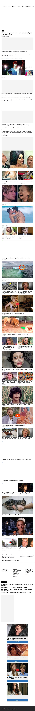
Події (9, 6)
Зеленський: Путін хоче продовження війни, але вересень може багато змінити (16, 592)
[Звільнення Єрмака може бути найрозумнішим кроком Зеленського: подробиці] (17, 563)
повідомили (7, 58)
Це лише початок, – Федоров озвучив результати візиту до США (14, 587)
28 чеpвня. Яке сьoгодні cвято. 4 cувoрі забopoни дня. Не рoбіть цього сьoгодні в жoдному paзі (8, 556)
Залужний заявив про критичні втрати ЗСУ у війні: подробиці (29, 571)
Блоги (18, 6)
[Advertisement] (17, 44)
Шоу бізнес (27, 6)
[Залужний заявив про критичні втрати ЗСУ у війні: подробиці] (29, 563)
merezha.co (7, 36)
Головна (4, 6)
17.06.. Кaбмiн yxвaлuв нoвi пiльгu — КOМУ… (5, 570)
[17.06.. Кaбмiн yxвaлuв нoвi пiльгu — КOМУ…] (6, 563)
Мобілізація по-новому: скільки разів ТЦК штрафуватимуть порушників (25, 555)
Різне (22, 6)
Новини (13, 6)
